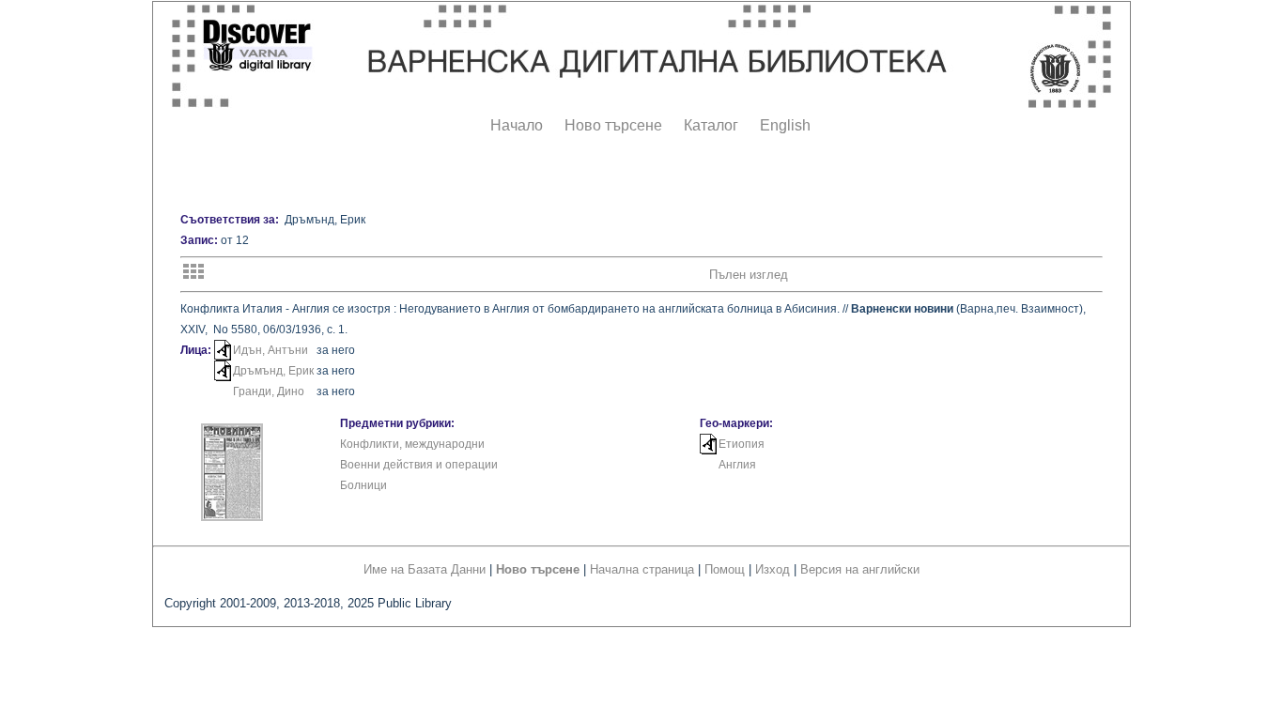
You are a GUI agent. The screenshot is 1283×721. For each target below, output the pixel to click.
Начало (516, 125)
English (785, 125)
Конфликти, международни (412, 444)
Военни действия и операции (419, 464)
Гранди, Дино (268, 391)
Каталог (711, 125)
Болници (363, 485)
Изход (772, 569)
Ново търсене (613, 125)
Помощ (724, 569)
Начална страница (642, 569)
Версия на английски (860, 569)
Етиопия (742, 444)
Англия (737, 464)
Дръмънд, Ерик (273, 370)
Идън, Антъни (270, 350)
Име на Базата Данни (424, 569)
